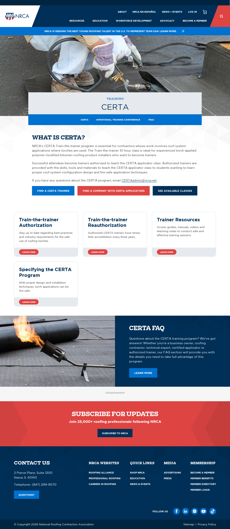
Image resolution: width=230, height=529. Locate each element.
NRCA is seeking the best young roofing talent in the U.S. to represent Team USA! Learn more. (110, 31)
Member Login (200, 489)
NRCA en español (144, 11)
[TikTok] (212, 511)
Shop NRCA (137, 472)
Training (115, 98)
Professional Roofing (105, 478)
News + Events (172, 11)
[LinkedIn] (185, 511)
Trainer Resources (178, 219)
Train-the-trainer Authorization (39, 222)
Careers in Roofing (102, 484)
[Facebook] (176, 511)
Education (100, 20)
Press (168, 478)
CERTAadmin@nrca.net (139, 180)
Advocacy (167, 20)
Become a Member (195, 20)
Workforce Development (134, 20)
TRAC (151, 119)
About (122, 11)
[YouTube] (203, 511)
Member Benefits (201, 478)
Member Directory (203, 484)
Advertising (172, 472)
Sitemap (188, 524)
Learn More (28, 252)
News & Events (140, 484)
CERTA (84, 119)
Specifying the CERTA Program (45, 272)
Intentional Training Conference (118, 119)
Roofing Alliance (101, 472)
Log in (192, 11)
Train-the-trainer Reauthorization (107, 222)
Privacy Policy (207, 524)
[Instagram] (194, 511)
